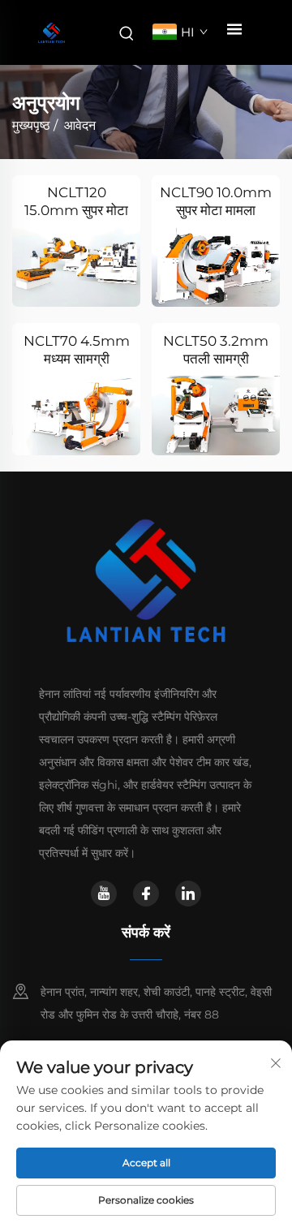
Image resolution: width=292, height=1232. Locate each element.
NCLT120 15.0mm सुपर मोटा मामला (76, 201)
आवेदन (80, 125)
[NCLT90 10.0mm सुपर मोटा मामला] (216, 267)
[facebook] (146, 894)
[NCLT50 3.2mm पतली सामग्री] (216, 415)
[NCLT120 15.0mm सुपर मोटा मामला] (76, 267)
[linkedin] (188, 894)
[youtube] (104, 894)
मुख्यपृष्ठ (31, 125)
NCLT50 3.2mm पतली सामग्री (215, 350)
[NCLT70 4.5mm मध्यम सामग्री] (76, 415)
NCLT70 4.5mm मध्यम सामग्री (77, 350)
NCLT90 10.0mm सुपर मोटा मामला (216, 201)
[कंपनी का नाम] (51, 33)
